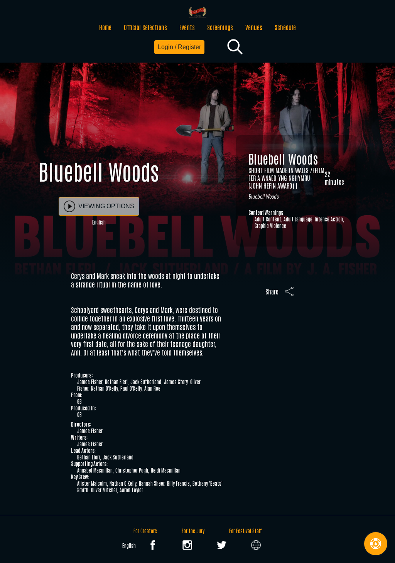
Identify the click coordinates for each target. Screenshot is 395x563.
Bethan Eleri (116, 381)
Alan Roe (152, 388)
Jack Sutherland (145, 381)
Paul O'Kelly (131, 388)
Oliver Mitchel (104, 489)
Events (187, 27)
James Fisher (89, 381)
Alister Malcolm (92, 483)
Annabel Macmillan (95, 470)
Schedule (285, 27)
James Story (175, 381)
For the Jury (193, 530)
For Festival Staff (245, 530)
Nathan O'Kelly (104, 388)
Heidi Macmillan (166, 470)
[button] (235, 47)
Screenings (220, 27)
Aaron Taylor (131, 489)
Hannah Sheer (151, 483)
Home (105, 27)
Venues (253, 27)
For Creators (145, 530)
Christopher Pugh (131, 470)
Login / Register (179, 47)
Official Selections (145, 27)
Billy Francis (178, 483)
